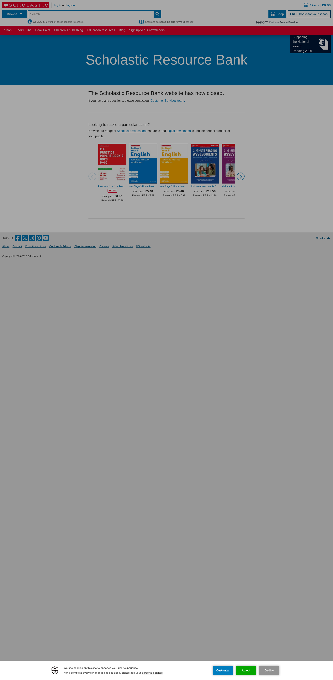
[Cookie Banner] (166, 670)
